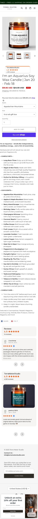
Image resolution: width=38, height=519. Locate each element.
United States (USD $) (18, 489)
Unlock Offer (13, 511)
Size (3, 110)
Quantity (5, 118)
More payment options (19, 139)
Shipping (5, 91)
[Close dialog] (36, 495)
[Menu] (34, 8)
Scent (4, 103)
